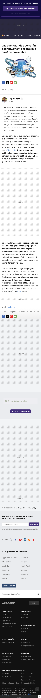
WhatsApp (6, 574)
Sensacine (24, 628)
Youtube (20, 539)
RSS (29, 539)
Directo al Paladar (8, 642)
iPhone (28, 35)
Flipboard (11, 82)
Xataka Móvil (6, 617)
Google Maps (18, 35)
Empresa (13, 312)
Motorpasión (25, 642)
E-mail (15, 82)
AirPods (24, 562)
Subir (33, 603)
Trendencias (6, 656)
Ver (21, 411)
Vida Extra (24, 617)
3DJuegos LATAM (27, 674)
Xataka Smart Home (9, 624)
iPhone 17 (5, 578)
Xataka (4, 614)
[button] (15, 98)
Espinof (23, 631)
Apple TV (5, 566)
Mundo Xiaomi (7, 627)
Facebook (3, 82)
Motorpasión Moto (27, 645)
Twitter (7, 82)
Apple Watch (25, 566)
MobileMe (11, 150)
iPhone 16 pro (33, 508)
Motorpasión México (28, 683)
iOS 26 (23, 578)
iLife (19, 291)
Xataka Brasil (6, 677)
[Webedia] (8, 604)
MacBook (24, 574)
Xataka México (7, 674)
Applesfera (6, 620)
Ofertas (24, 570)
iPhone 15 (7, 35)
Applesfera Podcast (9, 558)
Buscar (38, 594)
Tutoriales (24, 558)
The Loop (10, 307)
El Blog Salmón (26, 656)
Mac (37, 312)
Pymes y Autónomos (28, 660)
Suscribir (34, 524)
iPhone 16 (21, 508)
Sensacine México (27, 677)
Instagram (25, 539)
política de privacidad (31, 529)
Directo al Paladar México (11, 683)
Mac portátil (6, 562)
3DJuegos (24, 614)
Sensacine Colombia (28, 680)
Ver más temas (9, 585)
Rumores (22, 312)
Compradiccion (7, 663)
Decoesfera (6, 660)
